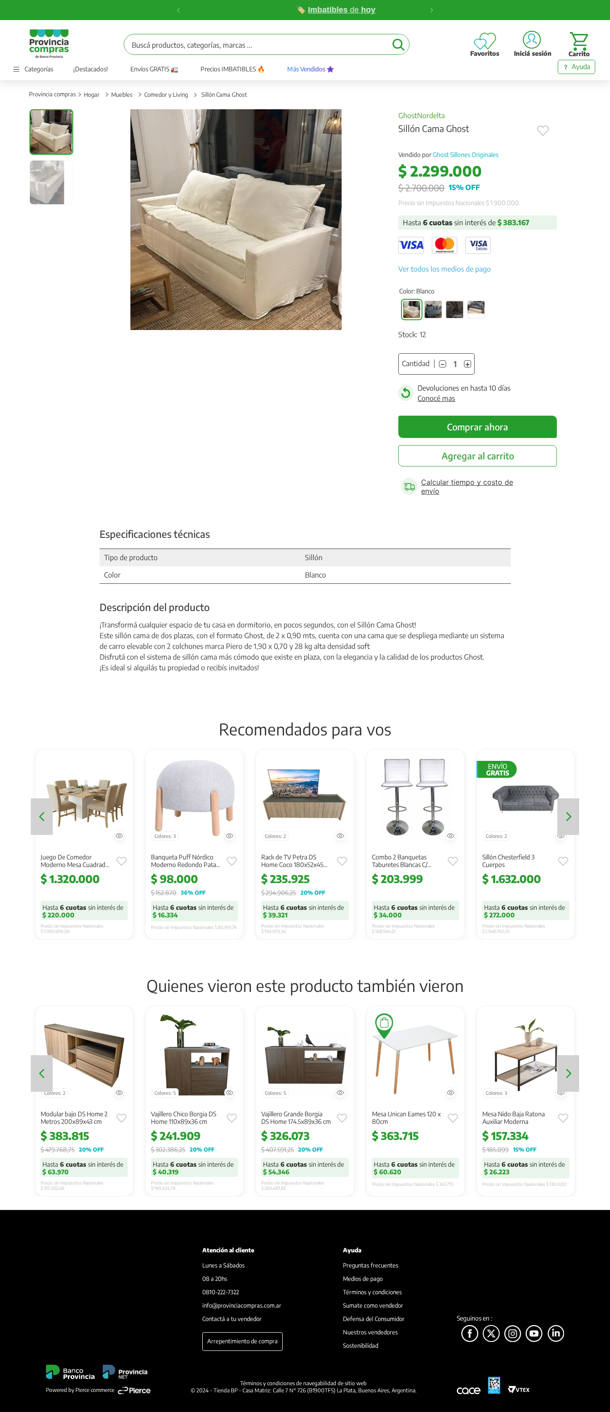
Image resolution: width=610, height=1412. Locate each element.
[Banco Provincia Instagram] (512, 1334)
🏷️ (270, 9)
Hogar (92, 94)
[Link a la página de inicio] (52, 94)
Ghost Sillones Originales (465, 154)
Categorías (39, 69)
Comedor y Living (166, 94)
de (311, 9)
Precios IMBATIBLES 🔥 (233, 69)
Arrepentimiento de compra (242, 1341)
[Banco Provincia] (491, 1334)
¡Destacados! (90, 69)
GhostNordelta (421, 115)
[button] (412, 309)
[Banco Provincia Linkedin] (555, 1334)
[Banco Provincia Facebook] (469, 1334)
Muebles (122, 94)
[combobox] (266, 44)
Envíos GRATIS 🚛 (154, 69)
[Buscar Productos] (399, 44)
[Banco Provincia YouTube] (534, 1334)
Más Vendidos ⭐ (310, 69)
